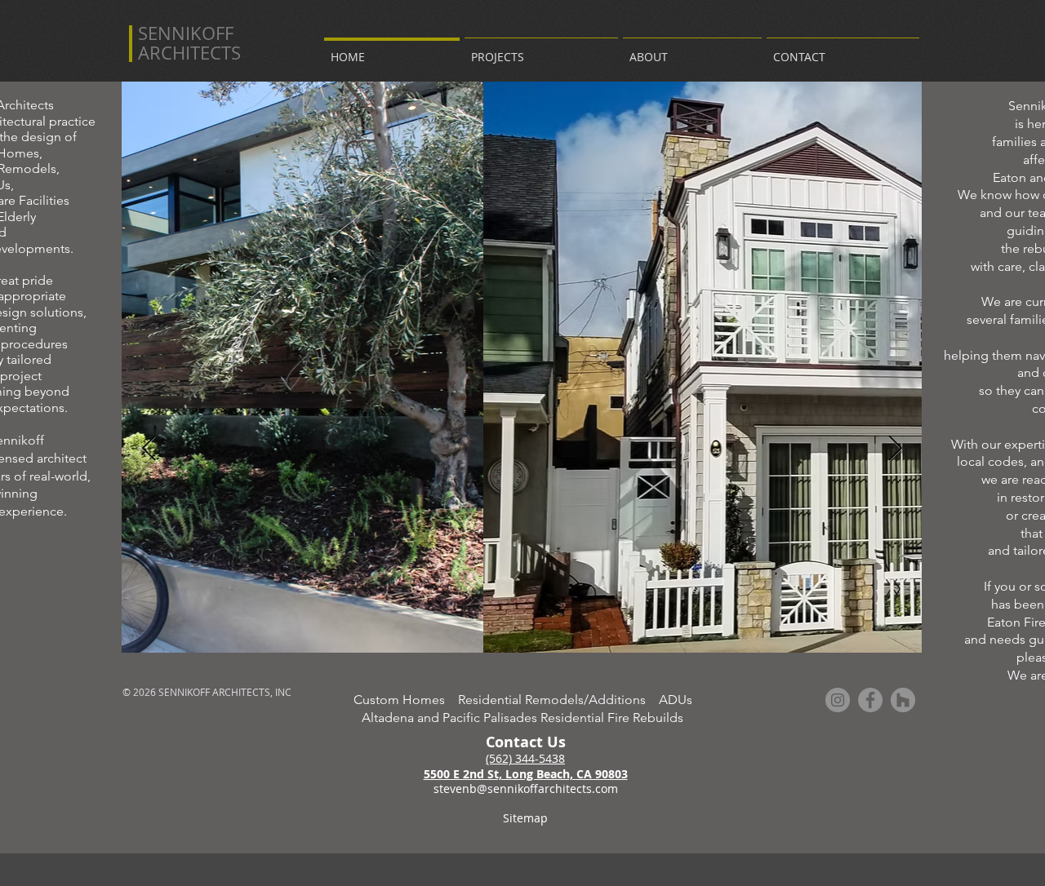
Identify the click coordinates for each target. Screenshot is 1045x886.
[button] (541, 50)
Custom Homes (406, 699)
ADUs (675, 699)
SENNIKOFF (185, 33)
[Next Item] (895, 449)
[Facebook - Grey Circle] (870, 700)
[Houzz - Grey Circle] (903, 700)
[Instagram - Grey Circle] (837, 700)
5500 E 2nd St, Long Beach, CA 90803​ (526, 774)
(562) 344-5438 (525, 758)
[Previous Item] (148, 449)
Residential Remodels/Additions (558, 699)
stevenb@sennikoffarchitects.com (526, 788)
